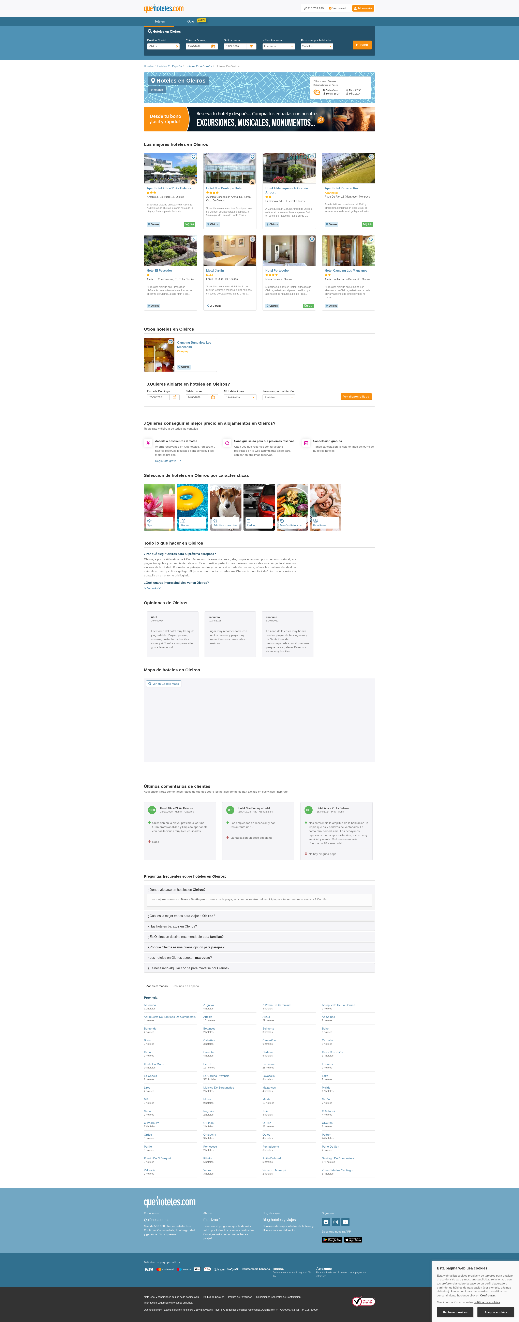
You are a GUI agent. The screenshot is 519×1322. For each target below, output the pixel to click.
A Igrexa (208, 1005)
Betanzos (209, 1028)
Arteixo (207, 1016)
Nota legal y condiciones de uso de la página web (171, 1297)
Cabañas (209, 1040)
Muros (207, 1099)
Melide (326, 1087)
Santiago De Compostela (338, 1158)
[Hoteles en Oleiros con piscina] (192, 507)
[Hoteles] (174, 8)
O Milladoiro (329, 1111)
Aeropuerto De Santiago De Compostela (170, 1016)
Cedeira (268, 1052)
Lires (147, 1087)
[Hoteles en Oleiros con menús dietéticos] (292, 507)
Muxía (266, 1099)
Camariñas (270, 1040)
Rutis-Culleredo (272, 1158)
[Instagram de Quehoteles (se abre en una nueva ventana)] (336, 1222)
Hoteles (149, 66)
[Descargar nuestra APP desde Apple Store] (353, 1239)
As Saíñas (328, 1016)
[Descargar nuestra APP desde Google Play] (332, 1239)
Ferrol (207, 1064)
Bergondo (150, 1028)
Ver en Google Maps (165, 683)
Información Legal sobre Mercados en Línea (168, 1302)
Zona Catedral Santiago (337, 1170)
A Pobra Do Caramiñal (277, 1005)
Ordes (148, 1134)
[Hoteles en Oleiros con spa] (159, 507)
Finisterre (269, 1064)
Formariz (327, 1064)
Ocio (190, 21)
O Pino (267, 1122)
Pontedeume (271, 1146)
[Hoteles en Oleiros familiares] (325, 507)
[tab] (259, 889)
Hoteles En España (169, 66)
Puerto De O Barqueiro (158, 1158)
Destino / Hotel (156, 40)
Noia (265, 1111)
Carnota (208, 1052)
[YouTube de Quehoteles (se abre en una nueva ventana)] (345, 1222)
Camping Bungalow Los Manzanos (194, 344)
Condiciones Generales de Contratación (278, 1297)
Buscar (362, 45)
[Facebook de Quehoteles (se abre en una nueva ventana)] (326, 1222)
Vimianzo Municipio (275, 1170)
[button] (363, 8)
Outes (266, 1134)
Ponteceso (210, 1146)
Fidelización (213, 1220)
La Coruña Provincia (216, 1075)
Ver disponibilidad (356, 396)
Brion (147, 1040)
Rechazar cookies (455, 1312)
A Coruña (150, 1005)
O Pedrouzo (151, 1122)
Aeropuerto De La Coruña (338, 1005)
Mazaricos (269, 1087)
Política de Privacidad (240, 1297)
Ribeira (207, 1158)
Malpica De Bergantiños (218, 1087)
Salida (232, 40)
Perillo (148, 1146)
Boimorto (268, 1028)
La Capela (150, 1075)
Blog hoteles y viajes (279, 1220)
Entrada (197, 40)
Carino (148, 1052)
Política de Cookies (213, 1297)
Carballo (327, 1040)
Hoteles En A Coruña (199, 66)
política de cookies (487, 1302)
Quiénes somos (156, 1220)
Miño (147, 1099)
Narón (326, 1099)
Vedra (207, 1170)
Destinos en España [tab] (186, 986)
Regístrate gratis (165, 460)
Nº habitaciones (273, 40)
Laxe (325, 1075)
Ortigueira (209, 1134)
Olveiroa (327, 1122)
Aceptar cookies (496, 1312)
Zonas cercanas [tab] (157, 986)
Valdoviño (150, 1170)
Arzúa (266, 1016)
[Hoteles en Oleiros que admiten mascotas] (225, 507)
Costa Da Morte (154, 1064)
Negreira (208, 1111)
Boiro (325, 1028)
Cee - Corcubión (332, 1052)
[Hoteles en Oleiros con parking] (259, 507)
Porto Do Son (330, 1146)
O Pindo (208, 1122)
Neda (147, 1111)
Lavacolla (269, 1075)
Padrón (326, 1134)
